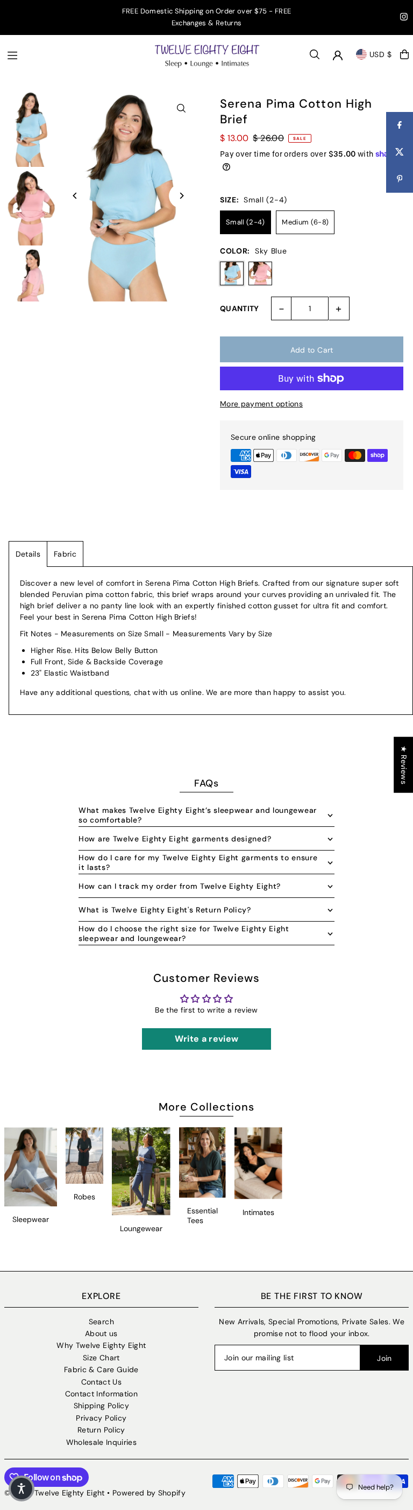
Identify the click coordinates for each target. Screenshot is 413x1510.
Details (28, 554)
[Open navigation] (74, 54)
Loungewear (141, 1228)
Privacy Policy (101, 1418)
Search (101, 1321)
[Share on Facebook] (399, 125)
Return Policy (101, 1430)
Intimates (258, 1212)
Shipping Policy (101, 1405)
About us (101, 1333)
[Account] (338, 55)
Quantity (239, 308)
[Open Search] (314, 54)
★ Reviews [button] (404, 764)
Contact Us (101, 1382)
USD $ (381, 54)
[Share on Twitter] (399, 152)
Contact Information (101, 1394)
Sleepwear (30, 1219)
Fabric (65, 554)
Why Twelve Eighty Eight (101, 1345)
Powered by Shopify (149, 1493)
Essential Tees (202, 1215)
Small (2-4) (245, 222)
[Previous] (75, 196)
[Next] (181, 196)
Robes (84, 1197)
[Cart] (404, 54)
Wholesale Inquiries (101, 1442)
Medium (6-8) (305, 222)
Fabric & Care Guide (101, 1369)
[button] (21, 1488)
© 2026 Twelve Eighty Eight (54, 1493)
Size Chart (101, 1357)
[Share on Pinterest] (399, 179)
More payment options (261, 404)
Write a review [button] (207, 1038)
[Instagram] (404, 18)
